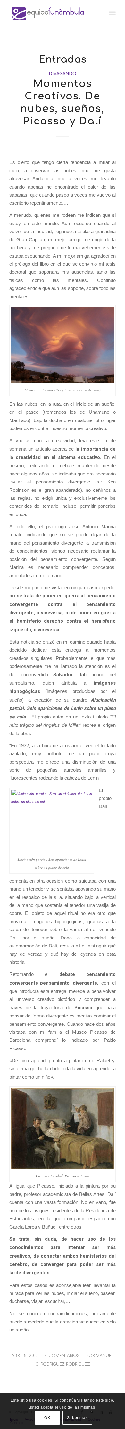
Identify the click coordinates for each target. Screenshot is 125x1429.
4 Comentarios (62, 1356)
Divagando (62, 73)
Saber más (77, 1418)
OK (47, 1418)
